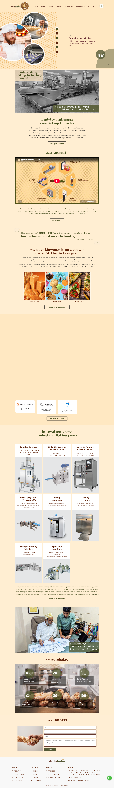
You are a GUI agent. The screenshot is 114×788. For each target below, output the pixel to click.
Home (36, 6)
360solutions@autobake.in (79, 780)
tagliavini (37, 780)
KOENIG (35, 771)
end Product (53, 774)
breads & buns (34, 301)
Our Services (19, 780)
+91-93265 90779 (75, 777)
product (59, 6)
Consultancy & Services (82, 6)
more (93, 6)
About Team (19, 774)
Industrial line (69, 6)
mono (35, 774)
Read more (81, 214)
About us (17, 771)
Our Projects (19, 777)
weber (35, 777)
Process (51, 771)
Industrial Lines (54, 777)
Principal (42, 6)
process (50, 6)
